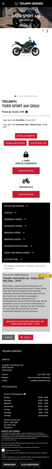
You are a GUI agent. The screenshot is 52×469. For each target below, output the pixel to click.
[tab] (26, 206)
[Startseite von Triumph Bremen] (17, 4)
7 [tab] (29, 95)
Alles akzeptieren (29, 464)
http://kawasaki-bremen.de (39, 377)
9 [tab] (34, 95)
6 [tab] (27, 95)
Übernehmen (10, 464)
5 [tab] (25, 95)
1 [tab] (15, 95)
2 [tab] (17, 95)
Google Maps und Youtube (12, 450)
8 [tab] (32, 95)
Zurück (8, 337)
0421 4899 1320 (43, 374)
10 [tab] (37, 95)
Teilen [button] (27, 337)
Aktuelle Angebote (26, 136)
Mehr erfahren (26, 171)
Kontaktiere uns (38, 143)
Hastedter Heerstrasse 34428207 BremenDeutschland (12, 367)
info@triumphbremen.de (40, 380)
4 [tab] (22, 95)
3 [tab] (20, 95)
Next (47, 31)
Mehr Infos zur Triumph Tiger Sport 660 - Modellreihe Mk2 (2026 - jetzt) (25, 322)
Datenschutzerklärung (10, 440)
